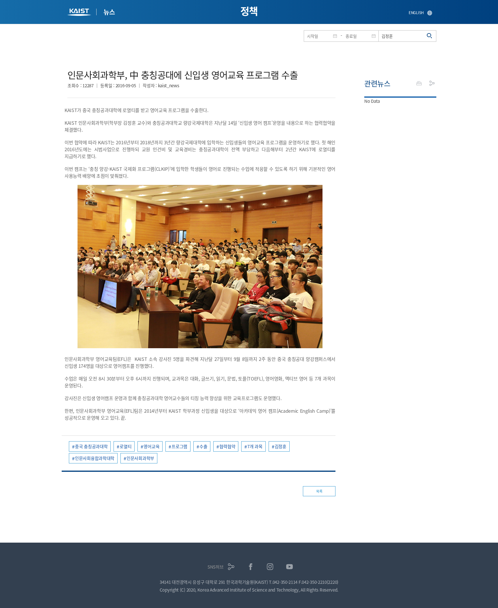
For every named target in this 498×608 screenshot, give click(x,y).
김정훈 (280, 446)
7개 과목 (255, 446)
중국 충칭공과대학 (91, 446)
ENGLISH (416, 12)
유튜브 (289, 566)
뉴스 (109, 11)
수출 (203, 446)
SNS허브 (215, 567)
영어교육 (151, 446)
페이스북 (250, 566)
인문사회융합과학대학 (94, 458)
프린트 (419, 83)
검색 (430, 36)
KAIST (80, 13)
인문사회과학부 (140, 458)
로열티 (125, 446)
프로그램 (179, 446)
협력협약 (227, 446)
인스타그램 (270, 566)
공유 (432, 83)
